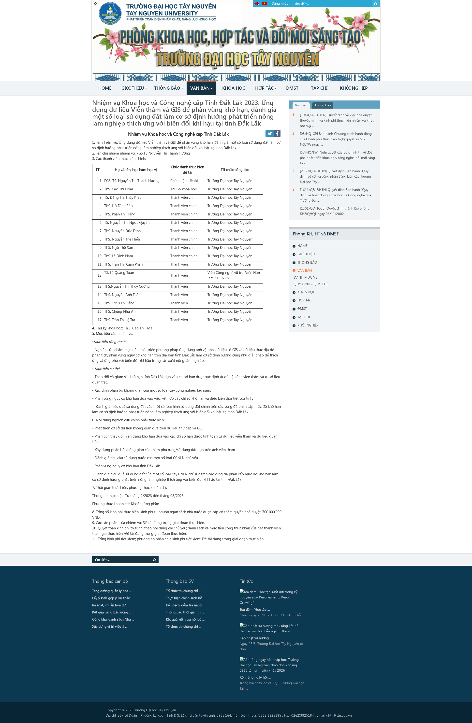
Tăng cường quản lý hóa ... (112, 590)
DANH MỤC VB (305, 277)
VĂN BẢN (304, 270)
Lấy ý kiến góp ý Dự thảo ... (112, 597)
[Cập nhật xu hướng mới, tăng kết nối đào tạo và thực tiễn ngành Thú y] (271, 628)
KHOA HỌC (306, 291)
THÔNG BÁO (307, 262)
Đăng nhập (280, 3)
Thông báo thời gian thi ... (185, 612)
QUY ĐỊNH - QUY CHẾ (311, 284)
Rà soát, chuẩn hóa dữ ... (110, 605)
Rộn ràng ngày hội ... (255, 677)
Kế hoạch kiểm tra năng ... (185, 605)
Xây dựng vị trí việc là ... (109, 626)
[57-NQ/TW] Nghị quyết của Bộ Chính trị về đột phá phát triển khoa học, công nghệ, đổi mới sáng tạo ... (337, 157)
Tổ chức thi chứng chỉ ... (183, 590)
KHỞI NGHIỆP (308, 325)
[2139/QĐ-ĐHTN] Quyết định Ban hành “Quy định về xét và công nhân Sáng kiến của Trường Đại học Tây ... (335, 176)
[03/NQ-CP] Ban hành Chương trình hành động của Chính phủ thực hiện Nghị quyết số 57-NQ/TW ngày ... (336, 139)
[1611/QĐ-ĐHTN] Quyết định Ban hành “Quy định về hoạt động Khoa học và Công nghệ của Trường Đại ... (335, 195)
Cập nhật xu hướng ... (256, 638)
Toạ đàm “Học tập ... (255, 609)
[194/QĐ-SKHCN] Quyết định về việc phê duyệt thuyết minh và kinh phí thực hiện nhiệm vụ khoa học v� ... (337, 120)
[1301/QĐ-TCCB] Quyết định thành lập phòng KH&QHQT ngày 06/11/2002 (334, 211)
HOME (302, 245)
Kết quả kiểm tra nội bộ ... (185, 619)
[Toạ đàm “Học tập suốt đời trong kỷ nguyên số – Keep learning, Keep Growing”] (271, 597)
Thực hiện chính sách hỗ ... (185, 597)
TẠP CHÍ (303, 316)
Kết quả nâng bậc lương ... (111, 612)
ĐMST (302, 308)
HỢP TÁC (304, 300)
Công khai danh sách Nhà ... (113, 619)
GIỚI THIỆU (306, 254)
